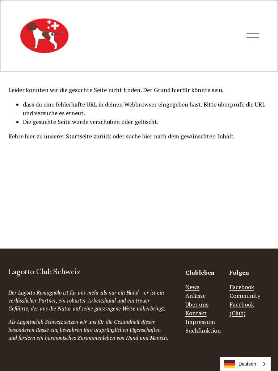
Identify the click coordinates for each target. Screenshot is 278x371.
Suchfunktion (203, 330)
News (192, 287)
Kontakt (196, 313)
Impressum (200, 322)
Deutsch (247, 364)
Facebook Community (244, 291)
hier (30, 136)
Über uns (196, 304)
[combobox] (245, 364)
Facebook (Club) (241, 308)
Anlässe (195, 296)
